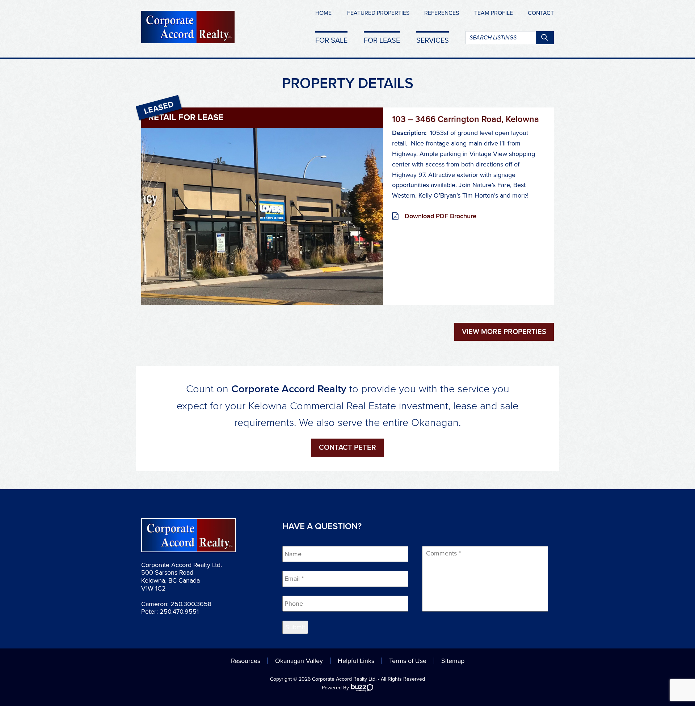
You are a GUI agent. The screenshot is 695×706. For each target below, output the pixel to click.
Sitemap (452, 661)
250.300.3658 (190, 604)
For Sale (331, 40)
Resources (245, 661)
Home (323, 13)
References (441, 13)
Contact (541, 13)
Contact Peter (347, 447)
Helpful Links (356, 661)
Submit (295, 627)
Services (432, 40)
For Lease (382, 40)
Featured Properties (378, 13)
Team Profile (493, 13)
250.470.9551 (179, 612)
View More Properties (504, 331)
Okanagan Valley (299, 661)
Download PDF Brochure (440, 216)
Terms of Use (407, 661)
